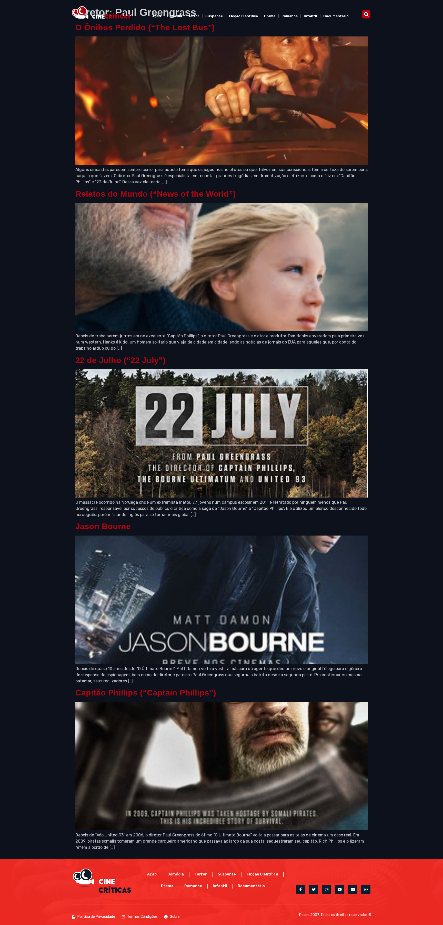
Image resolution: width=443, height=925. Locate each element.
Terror (193, 16)
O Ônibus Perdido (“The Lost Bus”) (145, 27)
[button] (366, 14)
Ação (156, 16)
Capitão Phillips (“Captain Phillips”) (145, 692)
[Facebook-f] (300, 889)
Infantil (310, 16)
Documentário (336, 16)
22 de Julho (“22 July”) (120, 360)
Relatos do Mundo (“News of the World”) (155, 193)
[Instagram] (326, 889)
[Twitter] (313, 889)
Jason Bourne (103, 526)
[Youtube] (339, 889)
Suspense (214, 16)
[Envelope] (352, 889)
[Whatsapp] (365, 889)
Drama (269, 16)
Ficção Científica (243, 16)
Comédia (174, 16)
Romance (289, 16)
